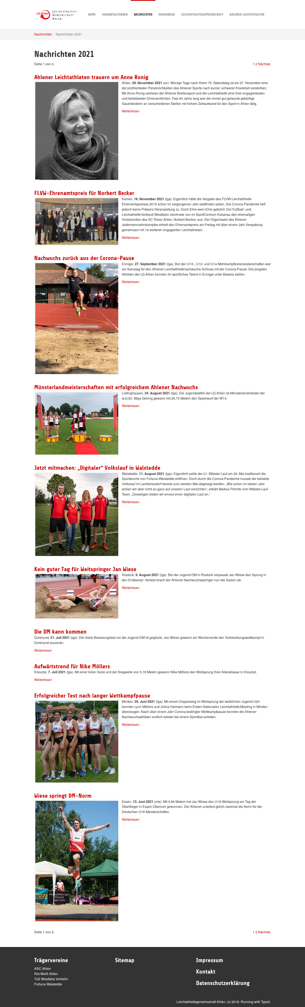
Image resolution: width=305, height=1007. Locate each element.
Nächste (264, 63)
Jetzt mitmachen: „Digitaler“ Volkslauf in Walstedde (97, 468)
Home (92, 14)
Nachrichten (143, 14)
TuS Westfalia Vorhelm (51, 978)
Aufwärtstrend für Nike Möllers (72, 666)
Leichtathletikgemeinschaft (202, 14)
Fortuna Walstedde (48, 984)
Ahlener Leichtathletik (247, 14)
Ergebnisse (167, 14)
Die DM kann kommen (60, 631)
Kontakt (205, 971)
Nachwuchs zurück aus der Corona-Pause (84, 258)
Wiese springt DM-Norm (63, 795)
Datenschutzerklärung (223, 983)
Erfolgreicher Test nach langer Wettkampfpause (92, 695)
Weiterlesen (130, 111)
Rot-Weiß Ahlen (46, 973)
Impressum (209, 960)
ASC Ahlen (42, 968)
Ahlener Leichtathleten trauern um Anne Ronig (91, 77)
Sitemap (124, 960)
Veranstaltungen (115, 14)
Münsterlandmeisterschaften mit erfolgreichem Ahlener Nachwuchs (116, 387)
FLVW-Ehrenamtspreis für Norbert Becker (84, 193)
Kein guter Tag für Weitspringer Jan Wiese (85, 569)
